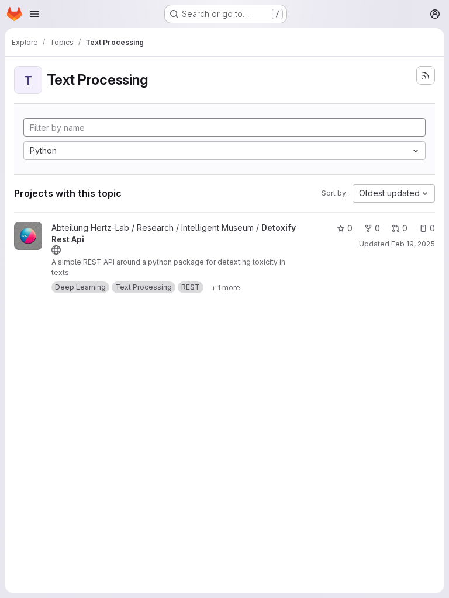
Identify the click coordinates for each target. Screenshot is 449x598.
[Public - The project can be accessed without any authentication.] (56, 250)
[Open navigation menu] (34, 14)
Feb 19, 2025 (413, 243)
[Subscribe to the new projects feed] (425, 75)
